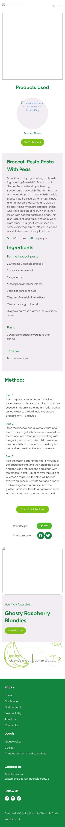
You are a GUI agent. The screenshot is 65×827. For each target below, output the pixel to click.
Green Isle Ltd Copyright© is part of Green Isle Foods (31, 813)
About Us (10, 719)
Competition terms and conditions (25, 753)
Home (8, 695)
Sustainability (13, 713)
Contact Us (11, 725)
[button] (40, 535)
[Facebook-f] (7, 798)
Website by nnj (12, 819)
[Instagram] (13, 798)
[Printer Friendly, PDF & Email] (44, 527)
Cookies (10, 747)
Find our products (15, 707)
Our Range (11, 701)
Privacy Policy (13, 741)
